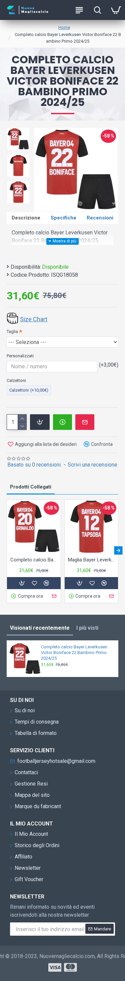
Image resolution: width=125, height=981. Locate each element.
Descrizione (26, 218)
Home (64, 27)
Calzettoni (16, 380)
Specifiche (63, 218)
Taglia (12, 331)
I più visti (87, 628)
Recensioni (100, 218)
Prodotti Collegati (30, 487)
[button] (7, 550)
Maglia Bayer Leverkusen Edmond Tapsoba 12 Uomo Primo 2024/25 (91, 560)
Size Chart (33, 319)
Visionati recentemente (40, 628)
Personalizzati (20, 355)
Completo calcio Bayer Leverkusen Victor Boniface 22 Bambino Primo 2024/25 (74, 652)
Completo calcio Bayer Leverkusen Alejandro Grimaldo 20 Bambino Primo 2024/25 (33, 560)
